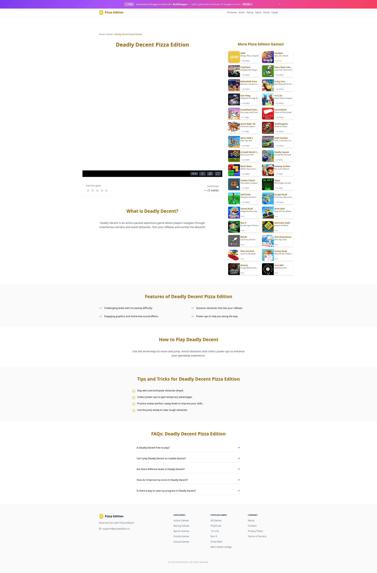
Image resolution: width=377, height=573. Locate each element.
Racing (250, 12)
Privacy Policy (255, 531)
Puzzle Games (181, 536)
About (251, 520)
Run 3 (214, 536)
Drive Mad (216, 541)
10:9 (194, 174)
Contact (252, 525)
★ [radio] (88, 190)
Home (102, 34)
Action (242, 12)
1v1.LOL (215, 531)
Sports (258, 12)
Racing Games (181, 525)
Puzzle (266, 12)
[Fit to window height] (202, 174)
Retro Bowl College (221, 547)
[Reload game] (210, 174)
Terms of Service (257, 536)
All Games (232, 12)
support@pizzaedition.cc (116, 528)
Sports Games (181, 531)
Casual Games (181, 541)
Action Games (181, 520)
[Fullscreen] (218, 174)
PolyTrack (216, 525)
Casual (274, 12)
